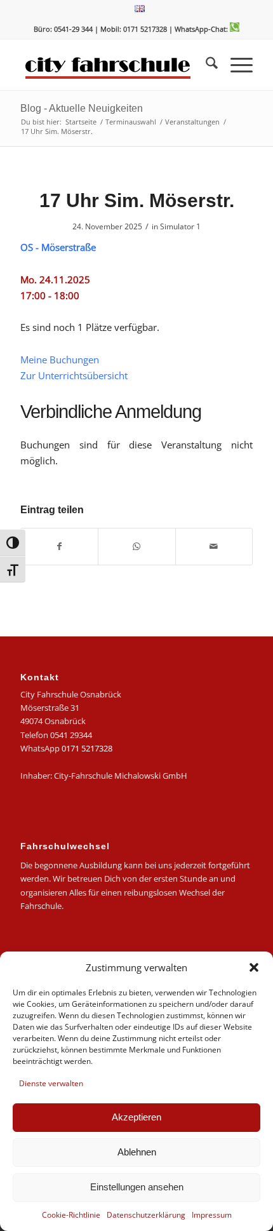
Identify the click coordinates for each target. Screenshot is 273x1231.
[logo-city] (113, 64)
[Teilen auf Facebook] (59, 546)
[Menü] (235, 64)
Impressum (212, 1214)
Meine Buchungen (59, 359)
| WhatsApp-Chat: (199, 29)
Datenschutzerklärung (146, 1214)
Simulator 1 (180, 226)
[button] (254, 967)
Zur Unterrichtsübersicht (74, 375)
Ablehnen (136, 1152)
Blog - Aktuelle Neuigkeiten (81, 108)
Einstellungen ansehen (136, 1186)
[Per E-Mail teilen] (214, 546)
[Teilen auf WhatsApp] (136, 546)
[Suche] (205, 64)
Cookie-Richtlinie (71, 1214)
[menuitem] (139, 9)
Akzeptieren (136, 1117)
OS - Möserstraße (58, 247)
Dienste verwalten (51, 1083)
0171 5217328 (87, 748)
